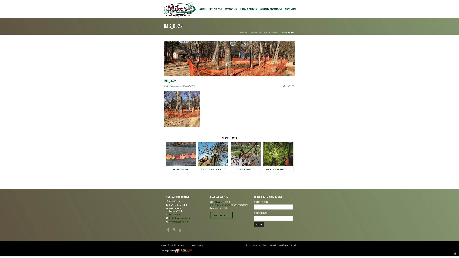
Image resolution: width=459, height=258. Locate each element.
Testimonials (273, 245)
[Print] (284, 86)
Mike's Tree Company (172, 86)
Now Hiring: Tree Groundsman (278, 169)
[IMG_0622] (229, 58)
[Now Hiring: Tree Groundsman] (278, 154)
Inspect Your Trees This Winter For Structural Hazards (265, 32)
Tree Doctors (231, 9)
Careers (265, 245)
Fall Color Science (180, 169)
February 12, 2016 (188, 86)
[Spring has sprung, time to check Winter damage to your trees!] (213, 154)
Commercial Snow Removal (271, 9)
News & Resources (283, 245)
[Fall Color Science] (181, 154)
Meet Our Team (215, 9)
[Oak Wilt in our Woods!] (246, 154)
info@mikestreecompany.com (179, 218)
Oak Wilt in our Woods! (245, 169)
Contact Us (293, 245)
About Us (203, 9)
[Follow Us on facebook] (168, 230)
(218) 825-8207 (174, 214)
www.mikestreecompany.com (179, 222)
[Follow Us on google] (174, 230)
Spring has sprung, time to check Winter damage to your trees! (213, 169)
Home (241, 32)
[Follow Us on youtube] (179, 230)
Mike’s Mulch (290, 9)
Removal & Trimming (248, 9)
